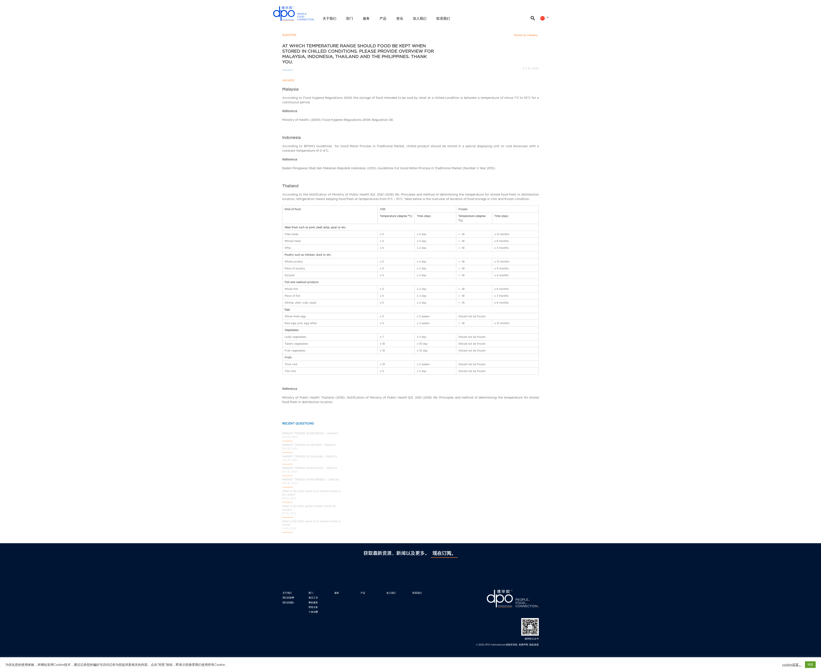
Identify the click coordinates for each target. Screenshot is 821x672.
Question (289, 35)
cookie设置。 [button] (792, 665)
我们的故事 (288, 597)
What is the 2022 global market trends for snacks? (309, 507)
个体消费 (313, 611)
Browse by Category (526, 35)
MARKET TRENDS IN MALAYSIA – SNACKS (309, 468)
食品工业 (313, 597)
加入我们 (420, 18)
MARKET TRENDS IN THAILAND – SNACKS (309, 456)
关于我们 (329, 18)
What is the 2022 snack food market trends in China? (311, 523)
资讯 (399, 18)
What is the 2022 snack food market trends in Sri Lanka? (311, 493)
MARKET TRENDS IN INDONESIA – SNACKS (310, 433)
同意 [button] (810, 664)
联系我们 (443, 18)
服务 (366, 18)
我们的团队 (288, 602)
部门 (349, 18)
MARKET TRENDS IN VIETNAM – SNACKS (309, 445)
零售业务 (313, 607)
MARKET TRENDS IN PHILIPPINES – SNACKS (311, 479)
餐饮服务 (313, 602)
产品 (382, 18)
